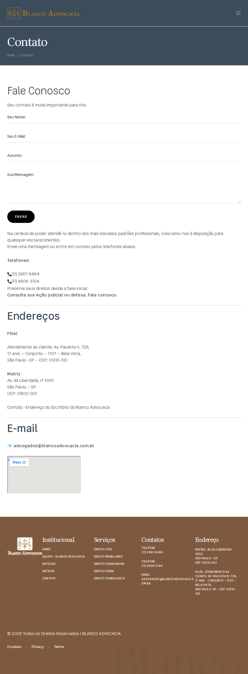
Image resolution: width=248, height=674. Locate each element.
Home (11, 55)
